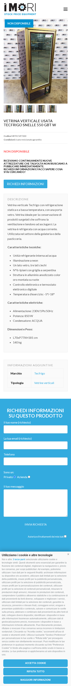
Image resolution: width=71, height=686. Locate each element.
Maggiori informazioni (35, 680)
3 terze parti (19, 559)
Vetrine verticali (44, 382)
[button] (68, 554)
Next (64, 60)
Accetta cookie (35, 663)
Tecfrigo (39, 373)
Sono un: (9, 472)
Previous (7, 60)
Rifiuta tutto (35, 671)
